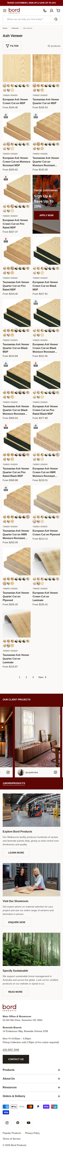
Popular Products (12, 1133)
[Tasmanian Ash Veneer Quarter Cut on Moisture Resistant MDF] (46, 127)
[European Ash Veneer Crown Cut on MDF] (17, 68)
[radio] (4, 85)
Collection (15, 28)
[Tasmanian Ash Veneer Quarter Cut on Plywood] (17, 562)
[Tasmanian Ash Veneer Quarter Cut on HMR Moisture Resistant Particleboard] (17, 499)
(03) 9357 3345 (11, 1049)
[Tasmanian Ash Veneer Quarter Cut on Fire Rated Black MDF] (17, 437)
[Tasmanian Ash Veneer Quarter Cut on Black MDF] (17, 313)
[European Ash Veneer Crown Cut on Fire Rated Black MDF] (46, 375)
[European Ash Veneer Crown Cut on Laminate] (46, 562)
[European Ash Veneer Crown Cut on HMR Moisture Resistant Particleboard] (46, 437)
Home (5, 28)
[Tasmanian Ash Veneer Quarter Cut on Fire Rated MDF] (17, 251)
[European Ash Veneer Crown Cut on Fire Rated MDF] (17, 189)
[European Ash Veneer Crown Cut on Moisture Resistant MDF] (17, 127)
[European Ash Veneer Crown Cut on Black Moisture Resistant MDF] (46, 313)
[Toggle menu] (5, 11)
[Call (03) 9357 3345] (45, 11)
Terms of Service (11, 1138)
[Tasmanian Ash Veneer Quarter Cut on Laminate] (17, 624)
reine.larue (38, 772)
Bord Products (18, 1145)
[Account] (52, 11)
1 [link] (19, 677)
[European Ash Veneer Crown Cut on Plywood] (46, 499)
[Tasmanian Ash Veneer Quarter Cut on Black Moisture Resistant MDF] (17, 375)
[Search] (56, 19)
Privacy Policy (32, 1133)
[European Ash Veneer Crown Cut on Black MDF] (46, 251)
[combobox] (31, 19)
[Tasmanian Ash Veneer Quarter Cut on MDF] (46, 68)
